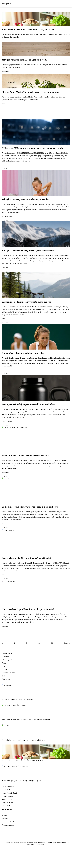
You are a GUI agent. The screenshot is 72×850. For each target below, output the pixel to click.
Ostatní (4, 103)
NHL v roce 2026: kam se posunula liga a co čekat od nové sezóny (33, 148)
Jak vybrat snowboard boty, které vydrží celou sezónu (28, 250)
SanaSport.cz (6, 4)
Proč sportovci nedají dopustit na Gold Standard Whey (28, 404)
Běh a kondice (5, 71)
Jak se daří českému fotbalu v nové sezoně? (19, 699)
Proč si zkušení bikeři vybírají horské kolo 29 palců (26, 558)
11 (52, 643)
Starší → (67, 643)
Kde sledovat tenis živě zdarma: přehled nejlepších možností (26, 720)
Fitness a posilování (7, 421)
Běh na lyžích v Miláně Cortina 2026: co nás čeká (25, 455)
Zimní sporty (5, 267)
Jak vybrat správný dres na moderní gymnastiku (25, 199)
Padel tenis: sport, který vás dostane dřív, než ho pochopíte (30, 507)
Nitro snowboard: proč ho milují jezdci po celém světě (28, 609)
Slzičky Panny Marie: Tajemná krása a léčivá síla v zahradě (30, 92)
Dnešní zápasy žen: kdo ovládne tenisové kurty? (25, 353)
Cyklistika (4, 319)
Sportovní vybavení (7, 216)
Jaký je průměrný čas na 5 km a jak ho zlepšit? (24, 60)
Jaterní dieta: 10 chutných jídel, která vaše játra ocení (28, 29)
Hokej (3, 165)
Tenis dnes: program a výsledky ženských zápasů (21, 780)
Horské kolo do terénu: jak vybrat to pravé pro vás (26, 302)
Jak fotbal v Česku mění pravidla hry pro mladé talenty (24, 740)
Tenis (3, 370)
